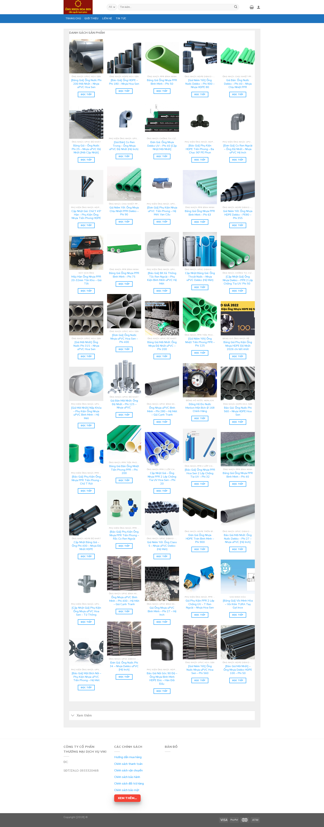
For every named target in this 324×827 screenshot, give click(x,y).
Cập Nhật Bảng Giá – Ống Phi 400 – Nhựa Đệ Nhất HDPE (86, 545)
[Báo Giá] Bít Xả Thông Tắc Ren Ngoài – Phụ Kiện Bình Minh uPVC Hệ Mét (162, 278)
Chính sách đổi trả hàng (129, 783)
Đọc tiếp (86, 94)
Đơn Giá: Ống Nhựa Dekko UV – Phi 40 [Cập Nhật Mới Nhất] (162, 145)
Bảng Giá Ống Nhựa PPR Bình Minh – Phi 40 (238, 474)
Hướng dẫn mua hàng (128, 757)
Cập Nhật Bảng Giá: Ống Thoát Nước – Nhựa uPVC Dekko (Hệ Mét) (200, 276)
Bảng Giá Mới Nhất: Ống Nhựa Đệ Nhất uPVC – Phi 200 (162, 345)
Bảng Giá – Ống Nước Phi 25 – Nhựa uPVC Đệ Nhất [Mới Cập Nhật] (86, 149)
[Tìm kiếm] (235, 7)
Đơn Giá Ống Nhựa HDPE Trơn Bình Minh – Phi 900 (200, 538)
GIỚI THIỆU (91, 18)
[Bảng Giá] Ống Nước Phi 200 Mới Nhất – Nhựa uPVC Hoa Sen (86, 83)
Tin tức (121, 18)
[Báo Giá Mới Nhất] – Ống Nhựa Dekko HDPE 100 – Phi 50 (238, 669)
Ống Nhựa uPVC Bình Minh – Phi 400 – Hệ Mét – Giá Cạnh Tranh (124, 601)
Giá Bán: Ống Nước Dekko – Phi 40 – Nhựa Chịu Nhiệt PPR (238, 83)
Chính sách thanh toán (128, 764)
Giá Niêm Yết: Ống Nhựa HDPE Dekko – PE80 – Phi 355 (237, 214)
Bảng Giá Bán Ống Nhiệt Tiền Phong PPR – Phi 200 (124, 469)
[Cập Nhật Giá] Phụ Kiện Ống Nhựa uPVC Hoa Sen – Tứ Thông (86, 611)
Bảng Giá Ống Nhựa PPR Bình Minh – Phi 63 (200, 212)
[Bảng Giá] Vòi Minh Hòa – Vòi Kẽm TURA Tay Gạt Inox (238, 604)
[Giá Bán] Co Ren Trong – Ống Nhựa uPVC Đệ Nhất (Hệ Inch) (124, 145)
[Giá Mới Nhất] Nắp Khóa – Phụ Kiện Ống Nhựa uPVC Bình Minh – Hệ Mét (86, 413)
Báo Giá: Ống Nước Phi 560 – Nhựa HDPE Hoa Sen (238, 411)
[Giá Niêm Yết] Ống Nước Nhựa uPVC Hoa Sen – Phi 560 (200, 669)
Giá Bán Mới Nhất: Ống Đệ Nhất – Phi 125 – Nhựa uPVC (124, 404)
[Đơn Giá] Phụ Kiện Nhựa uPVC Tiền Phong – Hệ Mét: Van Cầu (162, 211)
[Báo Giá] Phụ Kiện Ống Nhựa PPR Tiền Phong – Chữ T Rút (86, 480)
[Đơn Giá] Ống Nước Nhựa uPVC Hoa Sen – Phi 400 (124, 338)
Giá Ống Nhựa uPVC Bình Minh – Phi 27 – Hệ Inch (162, 611)
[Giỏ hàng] (252, 7)
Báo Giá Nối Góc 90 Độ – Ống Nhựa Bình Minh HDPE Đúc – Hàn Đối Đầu (162, 679)
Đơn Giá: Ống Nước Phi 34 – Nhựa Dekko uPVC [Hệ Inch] (124, 666)
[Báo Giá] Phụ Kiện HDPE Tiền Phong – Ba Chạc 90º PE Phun (200, 149)
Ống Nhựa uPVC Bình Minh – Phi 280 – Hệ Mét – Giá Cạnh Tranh (162, 411)
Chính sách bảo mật (126, 790)
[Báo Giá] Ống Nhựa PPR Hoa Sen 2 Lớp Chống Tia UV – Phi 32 (200, 473)
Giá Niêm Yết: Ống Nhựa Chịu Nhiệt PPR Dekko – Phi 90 (124, 211)
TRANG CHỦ (73, 18)
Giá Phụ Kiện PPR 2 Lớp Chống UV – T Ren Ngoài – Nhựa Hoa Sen (200, 604)
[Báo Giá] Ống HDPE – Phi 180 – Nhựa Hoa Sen (124, 81)
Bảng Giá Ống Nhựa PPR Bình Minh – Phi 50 (162, 81)
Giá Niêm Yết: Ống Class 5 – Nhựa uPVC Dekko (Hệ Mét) (162, 545)
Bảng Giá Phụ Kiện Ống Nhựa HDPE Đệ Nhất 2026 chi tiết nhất (238, 345)
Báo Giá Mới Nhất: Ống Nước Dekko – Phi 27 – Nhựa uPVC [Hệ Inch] (238, 538)
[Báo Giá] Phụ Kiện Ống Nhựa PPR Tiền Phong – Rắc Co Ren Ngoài (124, 535)
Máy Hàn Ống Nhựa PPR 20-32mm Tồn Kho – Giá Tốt (86, 280)
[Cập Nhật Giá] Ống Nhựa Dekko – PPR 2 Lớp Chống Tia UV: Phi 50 (238, 280)
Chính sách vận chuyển (128, 770)
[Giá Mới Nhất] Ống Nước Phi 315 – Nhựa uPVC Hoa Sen (86, 345)
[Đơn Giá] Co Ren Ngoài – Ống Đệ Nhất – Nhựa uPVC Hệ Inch (237, 149)
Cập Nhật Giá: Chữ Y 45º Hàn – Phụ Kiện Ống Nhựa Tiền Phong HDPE (86, 214)
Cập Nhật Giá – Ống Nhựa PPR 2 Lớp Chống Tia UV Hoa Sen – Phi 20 (162, 478)
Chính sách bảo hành (127, 777)
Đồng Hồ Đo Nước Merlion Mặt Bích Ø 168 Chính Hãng (199, 407)
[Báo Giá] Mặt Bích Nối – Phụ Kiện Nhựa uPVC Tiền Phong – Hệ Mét (86, 677)
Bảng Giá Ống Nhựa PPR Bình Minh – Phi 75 (124, 274)
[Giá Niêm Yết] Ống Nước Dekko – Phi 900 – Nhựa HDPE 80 (199, 83)
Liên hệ (107, 18)
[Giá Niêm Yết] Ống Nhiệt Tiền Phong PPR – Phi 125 (200, 342)
